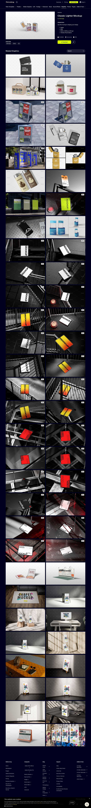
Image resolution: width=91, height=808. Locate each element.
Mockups (8, 43)
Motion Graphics (27, 6)
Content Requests (10, 776)
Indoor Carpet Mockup (12, 605)
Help (57, 765)
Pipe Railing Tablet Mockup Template (15, 513)
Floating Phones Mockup (52, 652)
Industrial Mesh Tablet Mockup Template (16, 490)
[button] (31, 806)
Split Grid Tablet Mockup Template (55, 282)
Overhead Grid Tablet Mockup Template (16, 351)
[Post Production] (49, 792)
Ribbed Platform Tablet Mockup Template (56, 259)
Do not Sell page (14, 804)
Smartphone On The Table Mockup (55, 605)
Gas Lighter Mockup (51, 143)
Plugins (74, 6)
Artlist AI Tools (80, 6)
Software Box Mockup (52, 721)
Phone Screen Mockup (12, 652)
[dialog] (45, 802)
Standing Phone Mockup (12, 628)
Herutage (61, 18)
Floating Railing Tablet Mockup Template (56, 351)
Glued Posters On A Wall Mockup (54, 744)
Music (50, 6)
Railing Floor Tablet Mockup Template (55, 374)
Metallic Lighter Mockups (53, 167)
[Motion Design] (49, 788)
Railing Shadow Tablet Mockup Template (16, 374)
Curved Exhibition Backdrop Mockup (55, 582)
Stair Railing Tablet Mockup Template (15, 328)
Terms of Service (60, 776)
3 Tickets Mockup (11, 675)
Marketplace (9, 768)
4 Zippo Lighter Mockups (12, 74)
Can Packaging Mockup (12, 97)
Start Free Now (74, 2)
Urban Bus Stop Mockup (12, 167)
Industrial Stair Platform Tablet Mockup (16, 259)
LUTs (34, 6)
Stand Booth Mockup (52, 236)
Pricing (7, 778)
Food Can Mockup (51, 97)
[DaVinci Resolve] (49, 778)
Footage (38, 6)
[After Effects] (49, 770)
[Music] (46, 795)
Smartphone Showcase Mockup (54, 190)
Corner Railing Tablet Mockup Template (56, 305)
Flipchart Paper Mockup (12, 721)
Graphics (63, 6)
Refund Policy (59, 778)
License (58, 783)
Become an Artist (60, 773)
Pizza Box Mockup (11, 582)
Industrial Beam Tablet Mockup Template (16, 467)
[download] (43, 75)
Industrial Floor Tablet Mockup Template (56, 536)
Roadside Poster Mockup (12, 213)
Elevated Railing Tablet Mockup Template (16, 282)
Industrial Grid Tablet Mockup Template (16, 305)
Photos (69, 6)
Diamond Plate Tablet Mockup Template (56, 559)
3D (18, 43)
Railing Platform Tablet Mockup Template (56, 398)
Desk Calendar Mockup (12, 744)
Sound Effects (56, 6)
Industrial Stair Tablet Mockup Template (16, 421)
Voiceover (45, 6)
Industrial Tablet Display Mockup (54, 213)
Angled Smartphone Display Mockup (15, 236)
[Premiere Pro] (49, 774)
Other (14, 43)
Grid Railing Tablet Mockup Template (55, 328)
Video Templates (10, 6)
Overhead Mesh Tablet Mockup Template (56, 444)
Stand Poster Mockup (52, 675)
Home (7, 765)
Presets (19, 6)
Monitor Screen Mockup (52, 628)
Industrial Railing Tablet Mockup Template (16, 398)
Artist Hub (58, 771)
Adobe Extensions (10, 773)
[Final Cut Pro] (49, 782)
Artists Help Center (60, 768)
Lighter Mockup (10, 190)
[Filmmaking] (48, 785)
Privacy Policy (59, 781)
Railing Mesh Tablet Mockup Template (16, 444)
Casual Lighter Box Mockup (53, 74)
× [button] (89, 798)
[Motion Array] (49, 766)
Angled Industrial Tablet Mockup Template (16, 536)
